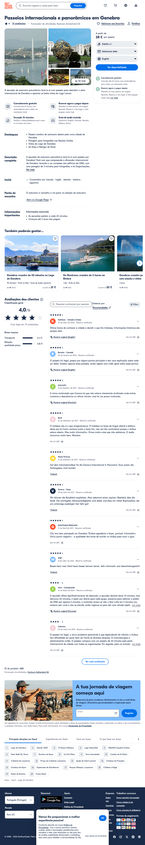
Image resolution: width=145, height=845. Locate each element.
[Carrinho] (115, 5)
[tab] (23, 739)
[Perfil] (135, 5)
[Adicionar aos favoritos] (55, 238)
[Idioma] (125, 5)
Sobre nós (108, 799)
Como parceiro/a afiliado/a (128, 810)
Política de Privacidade (74, 807)
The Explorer (109, 829)
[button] (15, 23)
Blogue (109, 810)
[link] (31, 263)
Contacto (68, 798)
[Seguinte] (140, 263)
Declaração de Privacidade (80, 726)
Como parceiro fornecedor (127, 798)
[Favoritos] (105, 5)
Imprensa (110, 815)
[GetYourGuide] (8, 6)
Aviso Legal (69, 802)
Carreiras (110, 805)
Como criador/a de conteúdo (124, 804)
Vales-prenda (109, 821)
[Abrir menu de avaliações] (137, 321)
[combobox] (43, 6)
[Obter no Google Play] (51, 800)
